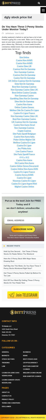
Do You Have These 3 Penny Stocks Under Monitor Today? (22, 28)
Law (3, 366)
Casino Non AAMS (24, 60)
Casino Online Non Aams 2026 (24, 169)
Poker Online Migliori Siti (24, 140)
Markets (5, 355)
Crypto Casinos (24, 131)
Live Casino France (24, 151)
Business (27, 352)
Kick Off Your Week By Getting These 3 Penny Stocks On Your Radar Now (21, 281)
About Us (6, 392)
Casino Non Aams (24, 104)
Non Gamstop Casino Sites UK (24, 90)
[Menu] (43, 10)
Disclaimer (6, 406)
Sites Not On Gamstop (24, 101)
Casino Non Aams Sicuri (24, 125)
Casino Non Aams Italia (24, 137)
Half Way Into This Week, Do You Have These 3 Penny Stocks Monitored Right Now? (22, 267)
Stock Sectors (8, 359)
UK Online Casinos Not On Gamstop (24, 81)
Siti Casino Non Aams (24, 163)
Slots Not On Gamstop (24, 84)
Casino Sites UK (24, 66)
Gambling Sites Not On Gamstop (24, 99)
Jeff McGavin (9, 33)
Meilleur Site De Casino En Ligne (24, 110)
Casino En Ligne (24, 146)
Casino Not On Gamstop (24, 78)
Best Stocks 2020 (30, 359)
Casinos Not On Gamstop (24, 69)
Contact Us (6, 396)
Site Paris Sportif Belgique (24, 134)
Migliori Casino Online (24, 187)
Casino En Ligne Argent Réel (24, 184)
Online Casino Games (24, 107)
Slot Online (24, 57)
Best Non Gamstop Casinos (24, 87)
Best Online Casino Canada (24, 93)
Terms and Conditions (16, 235)
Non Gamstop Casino (24, 96)
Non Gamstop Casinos (24, 72)
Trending (6, 363)
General (5, 352)
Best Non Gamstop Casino (24, 119)
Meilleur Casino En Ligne (24, 143)
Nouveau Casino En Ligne (24, 181)
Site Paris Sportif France (24, 154)
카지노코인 (24, 157)
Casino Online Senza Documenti (24, 166)
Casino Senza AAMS (24, 175)
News (25, 355)
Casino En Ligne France (24, 113)
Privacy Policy (32, 235)
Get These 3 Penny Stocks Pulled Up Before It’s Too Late (22, 274)
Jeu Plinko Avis (24, 148)
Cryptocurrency (30, 363)
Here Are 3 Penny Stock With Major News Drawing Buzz (20, 260)
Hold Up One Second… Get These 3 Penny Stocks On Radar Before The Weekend (20, 252)
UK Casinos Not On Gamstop (24, 122)
